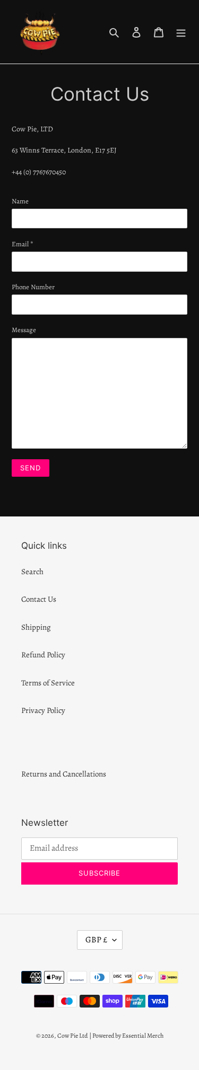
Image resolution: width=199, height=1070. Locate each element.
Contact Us (38, 599)
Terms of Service (48, 682)
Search (32, 571)
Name (20, 201)
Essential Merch (142, 1035)
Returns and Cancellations (63, 774)
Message (24, 329)
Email (22, 243)
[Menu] (181, 32)
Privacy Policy (43, 710)
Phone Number (33, 286)
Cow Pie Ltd (72, 1035)
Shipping (36, 627)
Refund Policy (43, 654)
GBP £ (96, 940)
